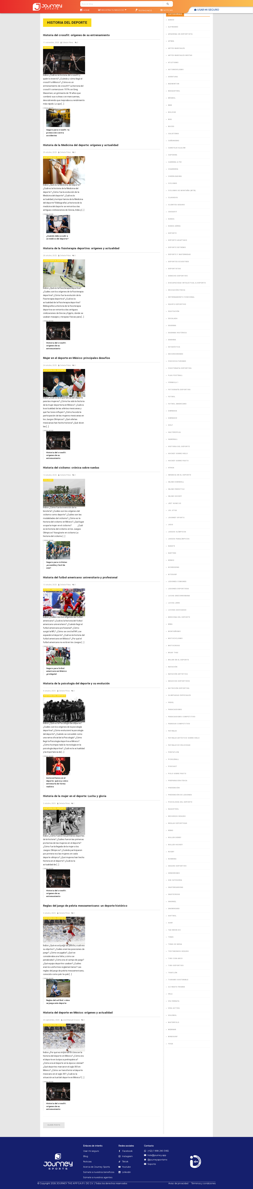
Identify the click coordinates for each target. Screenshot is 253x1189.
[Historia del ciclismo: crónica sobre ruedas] (64, 493)
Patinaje (172, 731)
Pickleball (173, 759)
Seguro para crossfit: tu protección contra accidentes (58, 133)
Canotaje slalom (177, 148)
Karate (171, 546)
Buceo (171, 126)
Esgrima (172, 325)
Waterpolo (173, 1022)
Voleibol (172, 1015)
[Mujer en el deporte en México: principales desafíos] (64, 383)
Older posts (53, 1125)
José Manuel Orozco (71, 1020)
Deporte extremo (177, 247)
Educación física (176, 290)
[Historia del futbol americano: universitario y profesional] (64, 602)
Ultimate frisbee (176, 987)
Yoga (170, 1044)
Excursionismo (175, 354)
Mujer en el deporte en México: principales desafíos (76, 358)
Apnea (171, 41)
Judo (170, 525)
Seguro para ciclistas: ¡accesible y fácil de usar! (56, 565)
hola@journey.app (157, 1155)
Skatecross (174, 894)
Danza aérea (174, 226)
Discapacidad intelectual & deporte (187, 283)
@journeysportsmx (157, 1159)
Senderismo (174, 873)
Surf (170, 923)
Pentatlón (173, 752)
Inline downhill (176, 482)
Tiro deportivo (176, 965)
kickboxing (173, 567)
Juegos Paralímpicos (178, 539)
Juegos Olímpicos (177, 532)
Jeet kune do (174, 503)
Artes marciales (176, 48)
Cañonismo (173, 141)
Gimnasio (172, 418)
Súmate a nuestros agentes (96, 1177)
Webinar (172, 1030)
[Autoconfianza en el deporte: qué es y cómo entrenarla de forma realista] (58, 766)
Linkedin (126, 1172)
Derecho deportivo (178, 276)
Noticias (168, 10)
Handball (173, 439)
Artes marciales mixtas (180, 55)
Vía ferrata (173, 1001)
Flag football (175, 375)
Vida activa (174, 1008)
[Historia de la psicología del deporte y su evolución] (64, 708)
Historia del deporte (54, 157)
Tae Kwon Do (174, 930)
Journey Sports (176, 518)
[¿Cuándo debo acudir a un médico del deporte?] (58, 224)
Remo (170, 830)
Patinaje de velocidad (179, 745)
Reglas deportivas (177, 823)
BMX (170, 105)
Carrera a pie (175, 162)
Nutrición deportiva (178, 688)
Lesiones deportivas (178, 589)
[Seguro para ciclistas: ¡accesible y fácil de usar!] (58, 550)
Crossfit (48, 47)
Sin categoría (175, 880)
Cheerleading (175, 176)
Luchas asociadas (177, 610)
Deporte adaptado (177, 240)
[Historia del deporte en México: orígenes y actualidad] (64, 1037)
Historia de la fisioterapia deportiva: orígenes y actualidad (81, 248)
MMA (170, 624)
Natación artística (178, 674)
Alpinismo (173, 27)
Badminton (173, 84)
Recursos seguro (177, 816)
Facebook (127, 1151)
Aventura (173, 77)
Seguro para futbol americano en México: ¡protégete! (56, 671)
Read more (48, 108)
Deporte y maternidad (179, 254)
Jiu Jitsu (172, 510)
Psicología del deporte (180, 802)
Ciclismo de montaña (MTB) (182, 190)
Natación (172, 667)
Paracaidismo (175, 709)
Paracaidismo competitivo (181, 717)
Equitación (173, 311)
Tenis (170, 937)
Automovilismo (176, 70)
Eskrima (172, 340)
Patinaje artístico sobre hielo (184, 738)
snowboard (174, 909)
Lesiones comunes (177, 581)
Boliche (172, 112)
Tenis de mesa (175, 944)
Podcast (172, 766)
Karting (172, 553)
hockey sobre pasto (178, 461)
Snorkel (172, 902)
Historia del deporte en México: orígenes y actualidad (78, 1012)
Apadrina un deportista (180, 34)
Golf (170, 425)
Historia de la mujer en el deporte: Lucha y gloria (74, 796)
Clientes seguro (176, 205)
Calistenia (173, 134)
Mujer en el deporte (178, 660)
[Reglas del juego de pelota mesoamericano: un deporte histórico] (64, 931)
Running (172, 859)
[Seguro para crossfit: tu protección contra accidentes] (58, 118)
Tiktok (125, 1161)
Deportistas (174, 269)
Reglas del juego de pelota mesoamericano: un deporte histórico (85, 905)
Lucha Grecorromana (179, 596)
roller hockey (175, 845)
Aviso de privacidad (178, 1183)
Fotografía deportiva (179, 390)
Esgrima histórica (177, 333)
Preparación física (177, 781)
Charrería (173, 169)
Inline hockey (175, 496)
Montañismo (174, 631)
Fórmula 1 (173, 382)
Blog (85, 1156)
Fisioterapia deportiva (55, 261)
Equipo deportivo (177, 304)
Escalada (172, 318)
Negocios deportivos (179, 681)
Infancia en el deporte (179, 475)
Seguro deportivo (177, 866)
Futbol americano (53, 590)
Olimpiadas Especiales (179, 695)
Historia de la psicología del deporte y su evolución (76, 683)
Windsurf (173, 1037)
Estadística (174, 347)
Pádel (171, 702)
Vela (170, 994)
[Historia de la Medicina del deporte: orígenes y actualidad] (64, 170)
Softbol (172, 916)
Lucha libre (174, 603)
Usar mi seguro (208, 9)
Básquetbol (174, 91)
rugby (171, 852)
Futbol (171, 397)
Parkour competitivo (179, 724)
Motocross (174, 646)
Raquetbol (173, 809)
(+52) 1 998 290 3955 (158, 1151)
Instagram (127, 1156)
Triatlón (172, 973)
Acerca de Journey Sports (96, 1167)
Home (86, 10)
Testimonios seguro (178, 951)
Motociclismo (175, 638)
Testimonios (145, 10)
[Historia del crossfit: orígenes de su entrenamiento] (64, 60)
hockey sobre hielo (178, 453)
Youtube (126, 1167)
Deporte (172, 233)
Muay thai (173, 653)
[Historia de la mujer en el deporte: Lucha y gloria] (64, 821)
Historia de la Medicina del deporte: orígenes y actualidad (80, 145)
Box (170, 119)
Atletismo (173, 62)
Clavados (173, 198)
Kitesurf (172, 574)
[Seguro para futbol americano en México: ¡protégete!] (58, 656)
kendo (171, 560)
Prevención (174, 788)
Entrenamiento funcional (181, 297)
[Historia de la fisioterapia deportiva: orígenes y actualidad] (64, 273)
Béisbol (172, 98)
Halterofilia (174, 432)
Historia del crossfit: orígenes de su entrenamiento (76, 35)
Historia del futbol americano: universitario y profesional (80, 577)
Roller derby (174, 837)
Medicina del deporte (179, 617)
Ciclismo (48, 480)
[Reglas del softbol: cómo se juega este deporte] (58, 988)
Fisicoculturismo (177, 361)
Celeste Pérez (67, 42)
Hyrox (171, 468)
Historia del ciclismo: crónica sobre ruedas (71, 467)
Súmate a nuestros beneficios (96, 1172)
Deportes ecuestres (178, 262)
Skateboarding (175, 887)
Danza (171, 219)
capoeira (172, 155)
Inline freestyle (176, 489)
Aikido (171, 20)
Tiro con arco (175, 958)
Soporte (152, 1164)
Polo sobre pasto (177, 774)
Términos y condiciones (203, 1183)
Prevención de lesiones (180, 795)
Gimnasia (172, 411)
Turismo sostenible (178, 980)
